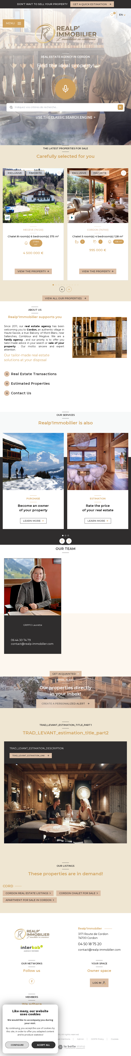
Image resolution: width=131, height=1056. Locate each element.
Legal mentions (62, 1039)
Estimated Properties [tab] (30, 383)
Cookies (114, 1039)
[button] (69, 289)
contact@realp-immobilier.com (32, 643)
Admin (80, 1039)
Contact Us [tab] (21, 393)
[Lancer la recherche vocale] (65, 88)
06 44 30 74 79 (21, 640)
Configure (17, 1044)
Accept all (43, 1044)
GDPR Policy (97, 1039)
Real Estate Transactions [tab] (34, 374)
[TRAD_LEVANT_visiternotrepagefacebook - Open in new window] (31, 981)
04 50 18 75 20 (89, 944)
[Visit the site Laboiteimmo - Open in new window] (71, 1047)
